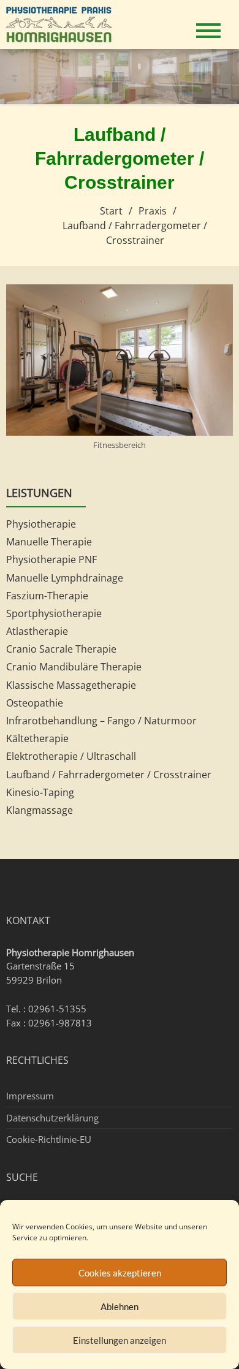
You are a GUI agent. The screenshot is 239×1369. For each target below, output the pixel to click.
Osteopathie (34, 703)
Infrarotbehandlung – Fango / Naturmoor (101, 720)
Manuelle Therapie (49, 541)
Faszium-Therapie (47, 595)
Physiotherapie (41, 524)
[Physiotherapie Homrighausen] (63, 23)
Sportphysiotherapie (54, 613)
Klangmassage (39, 810)
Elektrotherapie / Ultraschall (71, 756)
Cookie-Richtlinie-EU (48, 1139)
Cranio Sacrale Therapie (61, 649)
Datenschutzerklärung (52, 1118)
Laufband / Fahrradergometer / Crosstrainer (108, 774)
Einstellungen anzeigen (119, 1340)
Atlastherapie (37, 631)
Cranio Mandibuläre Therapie (74, 666)
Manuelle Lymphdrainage (64, 578)
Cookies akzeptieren (119, 1272)
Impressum (30, 1096)
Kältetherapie (37, 738)
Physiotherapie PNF (51, 559)
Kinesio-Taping (40, 792)
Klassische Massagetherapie (71, 685)
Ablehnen (119, 1306)
